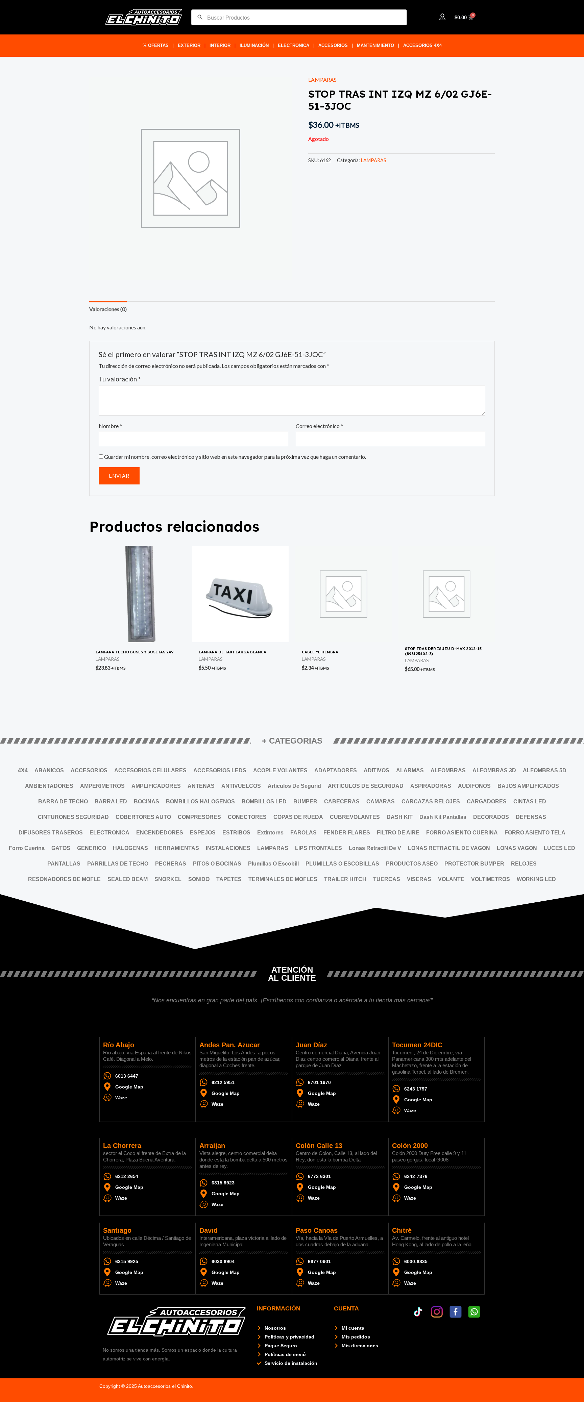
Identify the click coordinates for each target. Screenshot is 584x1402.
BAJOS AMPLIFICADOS (528, 786)
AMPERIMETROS (102, 786)
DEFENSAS (531, 817)
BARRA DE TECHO (63, 801)
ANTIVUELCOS (241, 786)
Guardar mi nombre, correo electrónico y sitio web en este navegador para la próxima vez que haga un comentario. (235, 456)
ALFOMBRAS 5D (544, 770)
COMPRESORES (199, 817)
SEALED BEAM (127, 879)
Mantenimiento (375, 45)
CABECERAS (342, 801)
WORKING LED (536, 879)
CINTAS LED (529, 801)
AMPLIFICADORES (156, 786)
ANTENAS (201, 786)
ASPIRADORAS (430, 786)
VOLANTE (451, 879)
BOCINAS (146, 801)
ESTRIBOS (236, 832)
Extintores (270, 832)
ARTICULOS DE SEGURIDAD (366, 786)
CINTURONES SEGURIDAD (73, 817)
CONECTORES (247, 817)
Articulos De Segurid (294, 786)
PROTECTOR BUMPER (474, 864)
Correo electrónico (319, 426)
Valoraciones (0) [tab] (108, 309)
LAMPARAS (322, 79)
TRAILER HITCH (345, 879)
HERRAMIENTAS (177, 848)
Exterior (189, 45)
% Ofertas (156, 45)
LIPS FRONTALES (318, 848)
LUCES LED (559, 848)
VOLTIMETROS (490, 879)
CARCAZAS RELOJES (431, 801)
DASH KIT (400, 817)
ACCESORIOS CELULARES (150, 770)
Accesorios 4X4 (422, 45)
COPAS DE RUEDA (298, 817)
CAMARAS (380, 801)
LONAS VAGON (517, 848)
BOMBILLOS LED (264, 801)
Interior (220, 45)
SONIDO (199, 879)
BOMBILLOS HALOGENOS (200, 801)
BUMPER (305, 801)
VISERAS (419, 879)
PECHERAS (170, 864)
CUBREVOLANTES (355, 817)
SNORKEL (167, 879)
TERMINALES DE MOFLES (282, 879)
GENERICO (91, 848)
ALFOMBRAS (448, 770)
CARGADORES (487, 801)
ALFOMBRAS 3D (494, 770)
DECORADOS (491, 817)
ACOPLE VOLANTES (280, 770)
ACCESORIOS (333, 45)
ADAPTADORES (335, 770)
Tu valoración (120, 379)
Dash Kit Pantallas (442, 817)
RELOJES (524, 864)
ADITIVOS (376, 770)
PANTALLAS (63, 864)
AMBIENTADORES (49, 786)
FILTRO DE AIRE (398, 832)
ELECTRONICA (293, 45)
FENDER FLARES (346, 832)
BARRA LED (111, 801)
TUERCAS (386, 879)
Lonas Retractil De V (375, 848)
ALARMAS (410, 770)
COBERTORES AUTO (143, 817)
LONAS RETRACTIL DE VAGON (449, 848)
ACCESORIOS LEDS (219, 770)
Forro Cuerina (27, 848)
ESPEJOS (203, 832)
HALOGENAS (130, 848)
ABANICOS (49, 770)
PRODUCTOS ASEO (412, 864)
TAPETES (229, 879)
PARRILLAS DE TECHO (117, 864)
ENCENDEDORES (159, 832)
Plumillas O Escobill (273, 864)
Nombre (110, 426)
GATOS (60, 848)
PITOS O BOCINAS (217, 864)
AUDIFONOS (474, 786)
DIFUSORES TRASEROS (51, 832)
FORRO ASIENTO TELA (535, 832)
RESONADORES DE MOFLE (64, 879)
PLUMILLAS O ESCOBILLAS (342, 864)
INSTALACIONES (228, 848)
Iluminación (254, 45)
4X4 (23, 770)
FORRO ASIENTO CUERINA (462, 832)
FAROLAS (303, 832)
